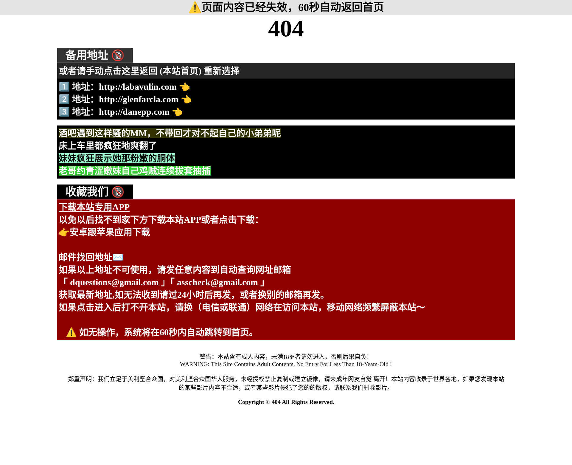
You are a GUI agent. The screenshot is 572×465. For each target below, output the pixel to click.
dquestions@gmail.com (114, 282)
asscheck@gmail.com (217, 282)
